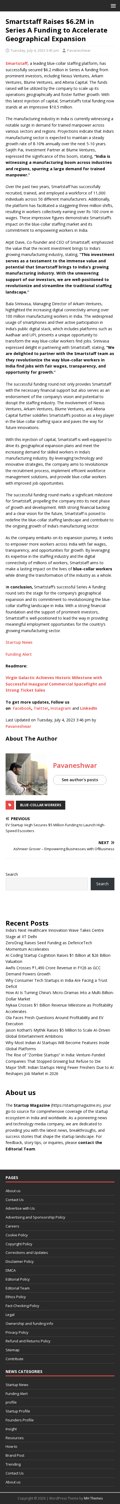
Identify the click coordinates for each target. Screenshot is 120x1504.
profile (11, 1402)
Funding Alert (19, 654)
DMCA (11, 1270)
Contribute (14, 1358)
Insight (11, 1428)
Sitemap (13, 1349)
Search (12, 874)
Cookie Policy (17, 1234)
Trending (13, 1464)
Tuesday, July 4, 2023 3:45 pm (35, 50)
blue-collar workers (40, 805)
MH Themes (93, 1498)
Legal (10, 1314)
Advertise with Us (20, 1208)
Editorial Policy (18, 1279)
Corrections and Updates (27, 1252)
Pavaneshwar (79, 50)
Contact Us (15, 1199)
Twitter (40, 708)
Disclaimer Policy (20, 1261)
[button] (112, 5)
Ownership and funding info (29, 1323)
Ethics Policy (16, 1296)
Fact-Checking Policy (22, 1305)
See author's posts (80, 779)
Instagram (61, 708)
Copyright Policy (19, 1243)
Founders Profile (20, 1419)
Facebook (22, 708)
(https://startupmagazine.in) (76, 1105)
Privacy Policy (17, 1332)
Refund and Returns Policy (28, 1340)
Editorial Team (18, 1288)
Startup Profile (18, 1411)
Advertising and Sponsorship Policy (35, 1217)
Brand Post (15, 1455)
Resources (15, 1437)
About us (13, 1190)
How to (11, 1446)
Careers (12, 1226)
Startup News (19, 642)
